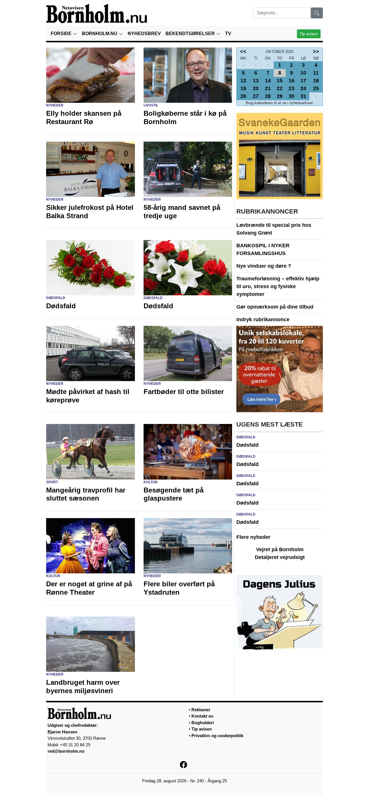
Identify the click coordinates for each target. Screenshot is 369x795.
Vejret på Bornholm (280, 549)
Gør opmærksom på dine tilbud (274, 307)
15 (280, 80)
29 (280, 96)
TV (228, 33)
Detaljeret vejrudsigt (280, 557)
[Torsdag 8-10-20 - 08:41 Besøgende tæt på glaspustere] (188, 451)
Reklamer (200, 709)
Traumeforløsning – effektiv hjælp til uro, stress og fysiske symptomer (277, 286)
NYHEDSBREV (144, 33)
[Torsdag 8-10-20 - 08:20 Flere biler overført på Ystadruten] (188, 545)
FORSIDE (62, 33)
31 (303, 96)
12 (243, 80)
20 (256, 88)
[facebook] (184, 764)
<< (243, 51)
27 (256, 96)
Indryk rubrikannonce (262, 319)
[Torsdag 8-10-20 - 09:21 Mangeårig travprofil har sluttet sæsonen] (90, 451)
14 (268, 80)
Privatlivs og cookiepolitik (217, 735)
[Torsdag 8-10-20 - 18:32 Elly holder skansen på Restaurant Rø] (90, 75)
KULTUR (151, 482)
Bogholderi (202, 722)
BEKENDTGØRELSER (190, 33)
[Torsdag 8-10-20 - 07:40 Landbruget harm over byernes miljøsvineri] (90, 644)
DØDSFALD (55, 298)
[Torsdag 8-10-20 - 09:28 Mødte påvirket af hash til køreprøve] (90, 353)
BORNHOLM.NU (100, 33)
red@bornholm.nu (66, 751)
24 (303, 88)
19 (243, 88)
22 (280, 88)
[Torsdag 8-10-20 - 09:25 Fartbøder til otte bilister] (188, 353)
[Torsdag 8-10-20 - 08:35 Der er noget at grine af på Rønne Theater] (90, 545)
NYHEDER (54, 105)
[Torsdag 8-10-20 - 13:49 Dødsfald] (90, 267)
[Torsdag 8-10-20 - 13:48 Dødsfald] (188, 267)
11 (316, 73)
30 (291, 96)
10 (303, 73)
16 (291, 80)
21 (268, 88)
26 (243, 96)
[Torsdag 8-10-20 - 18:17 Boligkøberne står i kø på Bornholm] (188, 75)
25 (316, 88)
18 (316, 80)
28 (268, 96)
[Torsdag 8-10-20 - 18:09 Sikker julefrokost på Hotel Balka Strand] (90, 169)
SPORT (52, 482)
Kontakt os (202, 716)
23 (291, 88)
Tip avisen (309, 33)
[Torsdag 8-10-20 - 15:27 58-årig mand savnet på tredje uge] (188, 169)
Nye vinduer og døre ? (263, 266)
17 (303, 80)
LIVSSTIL (151, 105)
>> (316, 51)
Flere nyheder (253, 537)
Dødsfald (247, 445)
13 (256, 80)
